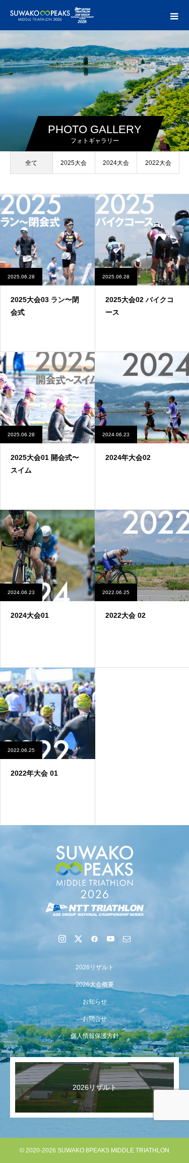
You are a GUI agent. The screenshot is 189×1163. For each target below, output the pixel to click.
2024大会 (116, 162)
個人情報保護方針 (95, 1035)
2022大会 (158, 162)
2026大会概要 (95, 984)
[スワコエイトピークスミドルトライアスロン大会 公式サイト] (94, 880)
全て (31, 162)
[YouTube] (111, 939)
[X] (79, 939)
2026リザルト (95, 967)
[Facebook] (95, 939)
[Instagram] (62, 939)
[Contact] (127, 939)
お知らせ (95, 1001)
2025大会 (73, 162)
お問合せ (95, 1018)
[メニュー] (174, 15)
